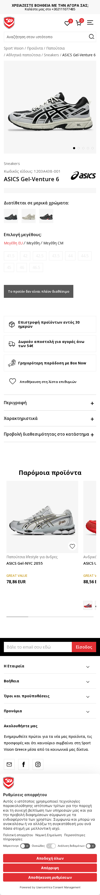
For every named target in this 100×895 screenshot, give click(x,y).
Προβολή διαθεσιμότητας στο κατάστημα (46, 434)
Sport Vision (14, 48)
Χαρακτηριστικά (21, 418)
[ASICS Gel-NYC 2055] (42, 517)
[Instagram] (38, 764)
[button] (50, 37)
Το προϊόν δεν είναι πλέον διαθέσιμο (38, 291)
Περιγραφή (15, 402)
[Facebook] (23, 764)
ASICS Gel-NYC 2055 (24, 563)
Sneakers (51, 54)
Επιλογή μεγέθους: (23, 234)
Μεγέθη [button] (33, 243)
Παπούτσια (55, 48)
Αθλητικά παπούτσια (23, 54)
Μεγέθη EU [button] (13, 243)
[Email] (9, 764)
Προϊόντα (35, 48)
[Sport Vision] (9, 22)
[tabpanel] (50, 107)
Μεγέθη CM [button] (53, 243)
